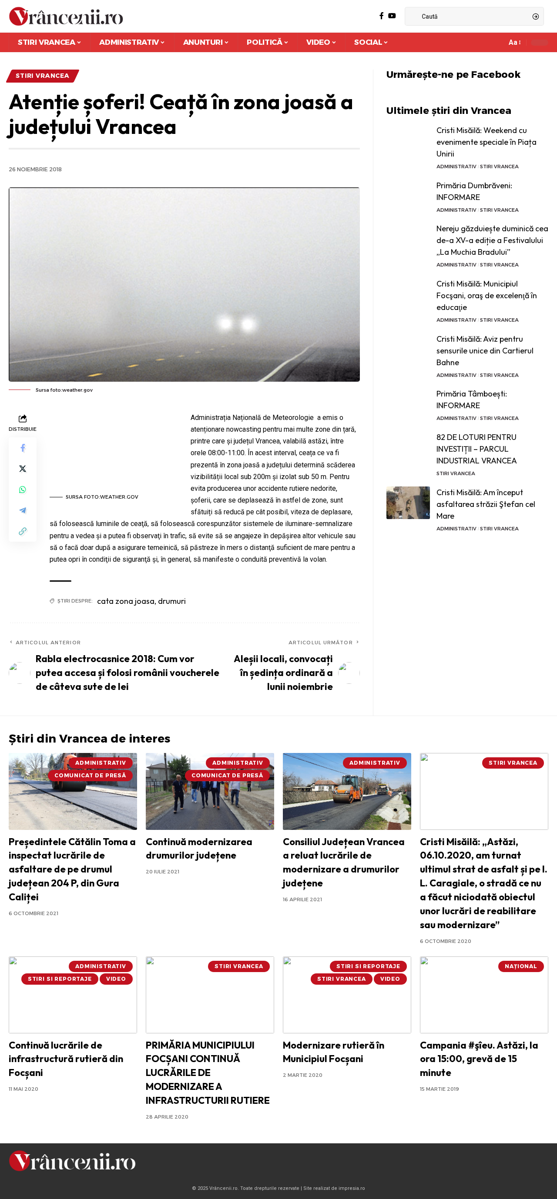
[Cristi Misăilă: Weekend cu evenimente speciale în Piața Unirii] (408, 140)
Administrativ (456, 166)
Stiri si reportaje (60, 979)
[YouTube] (392, 16)
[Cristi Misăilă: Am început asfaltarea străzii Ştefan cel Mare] (408, 502)
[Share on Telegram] (22, 510)
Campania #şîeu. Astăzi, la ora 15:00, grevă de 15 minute (479, 1059)
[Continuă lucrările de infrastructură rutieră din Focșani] (73, 994)
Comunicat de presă (90, 775)
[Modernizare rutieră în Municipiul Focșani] (347, 994)
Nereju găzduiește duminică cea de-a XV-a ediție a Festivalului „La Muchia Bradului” (492, 240)
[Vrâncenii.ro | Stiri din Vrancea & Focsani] (66, 16)
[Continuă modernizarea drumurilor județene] (210, 791)
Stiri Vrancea (43, 75)
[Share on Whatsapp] (22, 489)
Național (521, 966)
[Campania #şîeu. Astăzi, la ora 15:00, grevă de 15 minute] (484, 994)
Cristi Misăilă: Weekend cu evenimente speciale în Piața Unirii (486, 142)
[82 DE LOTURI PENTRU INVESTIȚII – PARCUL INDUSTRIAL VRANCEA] (408, 447)
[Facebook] (381, 16)
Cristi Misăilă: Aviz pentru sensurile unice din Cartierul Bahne (485, 350)
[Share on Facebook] (22, 447)
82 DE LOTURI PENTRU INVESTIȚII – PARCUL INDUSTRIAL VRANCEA (476, 449)
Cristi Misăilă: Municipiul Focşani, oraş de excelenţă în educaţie (486, 295)
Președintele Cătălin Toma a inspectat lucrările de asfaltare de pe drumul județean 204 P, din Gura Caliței (72, 869)
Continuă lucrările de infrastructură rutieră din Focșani (66, 1059)
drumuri (172, 601)
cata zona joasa (125, 601)
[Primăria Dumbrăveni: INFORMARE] (408, 196)
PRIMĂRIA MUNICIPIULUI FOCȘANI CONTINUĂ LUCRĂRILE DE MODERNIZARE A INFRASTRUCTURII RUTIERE (208, 1073)
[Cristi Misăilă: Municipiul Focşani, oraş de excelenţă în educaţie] (408, 294)
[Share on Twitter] (22, 468)
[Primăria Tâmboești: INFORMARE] (408, 404)
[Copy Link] (22, 531)
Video (116, 979)
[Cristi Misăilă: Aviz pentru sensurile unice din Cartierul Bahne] (408, 349)
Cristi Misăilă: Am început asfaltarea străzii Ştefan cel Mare (485, 504)
